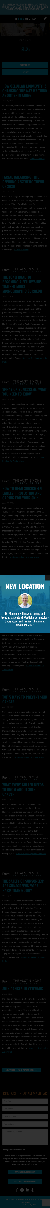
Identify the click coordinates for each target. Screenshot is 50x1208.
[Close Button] (47, 577)
